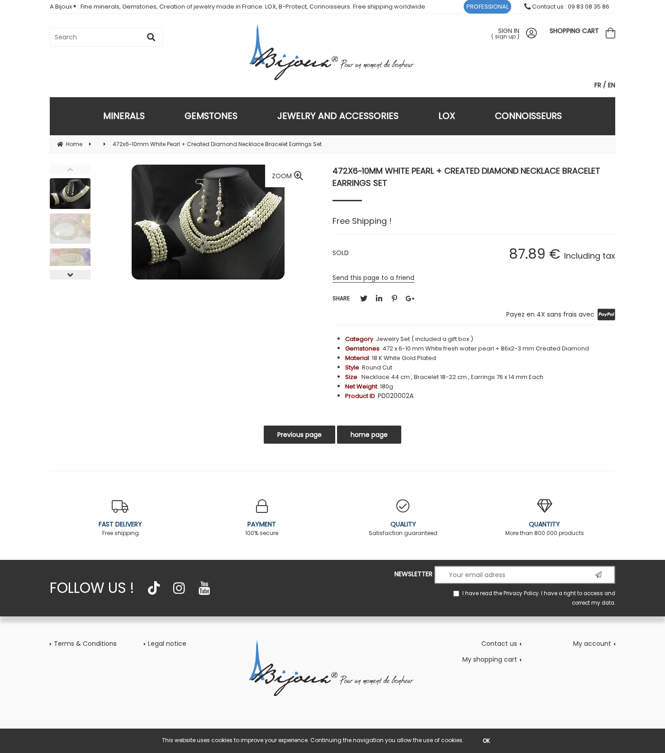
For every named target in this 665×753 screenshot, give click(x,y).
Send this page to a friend (373, 277)
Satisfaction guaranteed (403, 528)
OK (486, 740)
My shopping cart (489, 659)
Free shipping (120, 528)
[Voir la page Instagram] (179, 588)
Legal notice (167, 643)
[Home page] (333, 52)
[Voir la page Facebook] (154, 588)
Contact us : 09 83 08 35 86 (570, 6)
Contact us (499, 643)
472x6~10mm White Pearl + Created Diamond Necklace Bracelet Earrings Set (466, 177)
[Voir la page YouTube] (204, 588)
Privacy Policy (521, 593)
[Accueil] (332, 667)
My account (592, 643)
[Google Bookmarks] (410, 299)
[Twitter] (363, 299)
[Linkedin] (379, 299)
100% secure (261, 528)
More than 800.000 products (544, 528)
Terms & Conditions (85, 643)
